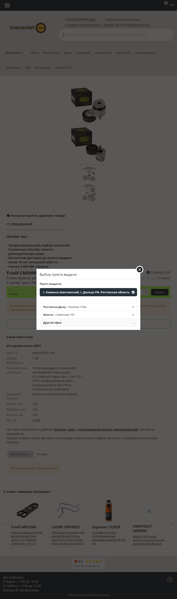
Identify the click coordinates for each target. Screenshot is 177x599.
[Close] (139, 269)
